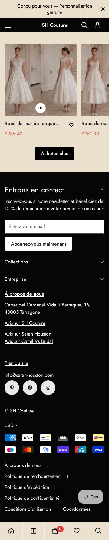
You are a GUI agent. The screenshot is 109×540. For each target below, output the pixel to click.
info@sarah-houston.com (29, 375)
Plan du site (16, 362)
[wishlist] (77, 531)
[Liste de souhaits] (71, 125)
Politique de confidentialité (32, 498)
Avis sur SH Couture (25, 323)
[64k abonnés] (48, 387)
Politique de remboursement (33, 476)
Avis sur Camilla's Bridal (29, 341)
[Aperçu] (40, 108)
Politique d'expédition (27, 487)
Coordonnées (76, 508)
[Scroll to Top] (98, 508)
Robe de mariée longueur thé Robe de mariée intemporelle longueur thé (33, 123)
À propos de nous (23, 465)
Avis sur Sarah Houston (28, 333)
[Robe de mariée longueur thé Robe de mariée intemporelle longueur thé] (41, 80)
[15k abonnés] (30, 387)
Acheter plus (54, 153)
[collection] (34, 531)
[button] (97, 25)
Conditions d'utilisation (28, 508)
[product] (11, 531)
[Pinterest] (12, 387)
